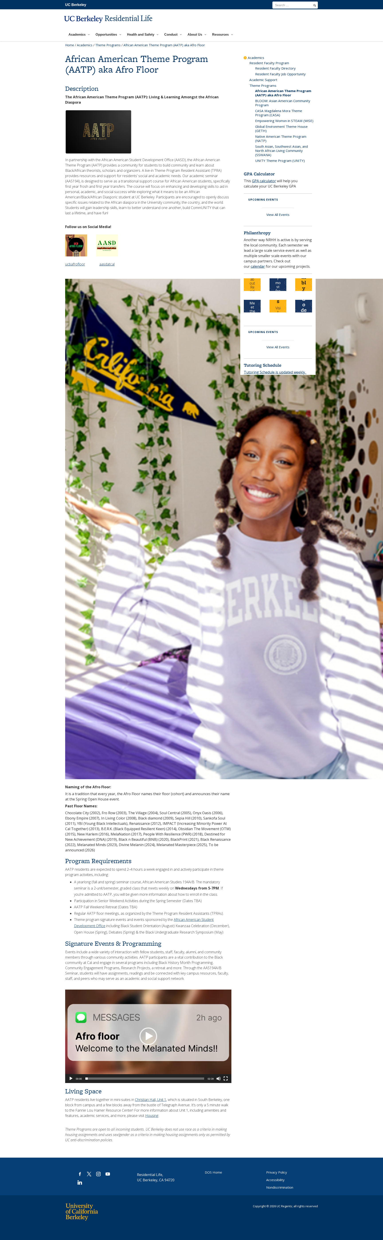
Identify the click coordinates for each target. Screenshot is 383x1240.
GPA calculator (264, 180)
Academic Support (263, 80)
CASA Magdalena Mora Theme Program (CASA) (278, 112)
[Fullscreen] (225, 1078)
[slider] (144, 1078)
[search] (314, 5)
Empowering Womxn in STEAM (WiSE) (284, 120)
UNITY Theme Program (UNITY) (280, 160)
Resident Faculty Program (269, 63)
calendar (258, 266)
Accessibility (275, 1180)
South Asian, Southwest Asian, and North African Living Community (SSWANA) (281, 150)
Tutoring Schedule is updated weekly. (275, 372)
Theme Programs (108, 45)
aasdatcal (107, 264)
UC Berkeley (75, 5)
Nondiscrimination (279, 1187)
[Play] (71, 1078)
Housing (151, 1115)
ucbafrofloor (75, 264)
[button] (148, 1036)
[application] (148, 1036)
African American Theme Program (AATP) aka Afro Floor (283, 93)
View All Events (277, 214)
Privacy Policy (276, 1172)
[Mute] (218, 1078)
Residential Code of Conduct (304, 307)
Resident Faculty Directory (275, 68)
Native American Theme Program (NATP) (280, 138)
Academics (84, 45)
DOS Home (213, 1172)
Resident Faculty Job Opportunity (280, 74)
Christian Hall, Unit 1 (150, 1099)
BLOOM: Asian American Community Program (282, 103)
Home (69, 45)
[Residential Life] (108, 25)
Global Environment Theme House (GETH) (281, 128)
